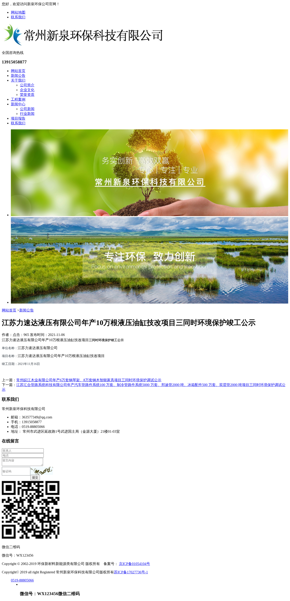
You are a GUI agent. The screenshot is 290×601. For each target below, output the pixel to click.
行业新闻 (27, 114)
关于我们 (18, 80)
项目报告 (18, 118)
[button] (41, 471)
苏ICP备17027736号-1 (131, 572)
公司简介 (27, 85)
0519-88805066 (22, 580)
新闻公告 (18, 75)
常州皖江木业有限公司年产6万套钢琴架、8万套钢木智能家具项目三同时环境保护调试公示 (88, 380)
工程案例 (18, 99)
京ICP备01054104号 (134, 564)
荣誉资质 (27, 95)
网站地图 (18, 12)
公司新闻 (27, 109)
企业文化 (27, 90)
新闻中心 (18, 104)
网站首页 (18, 71)
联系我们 (18, 17)
